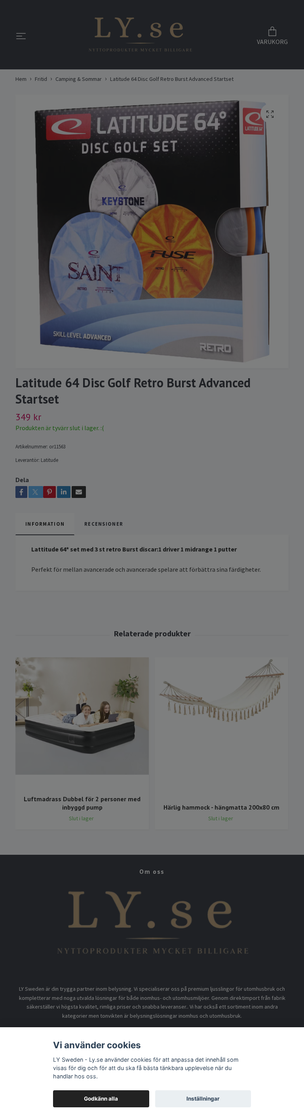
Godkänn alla (101, 1098)
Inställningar (203, 1098)
